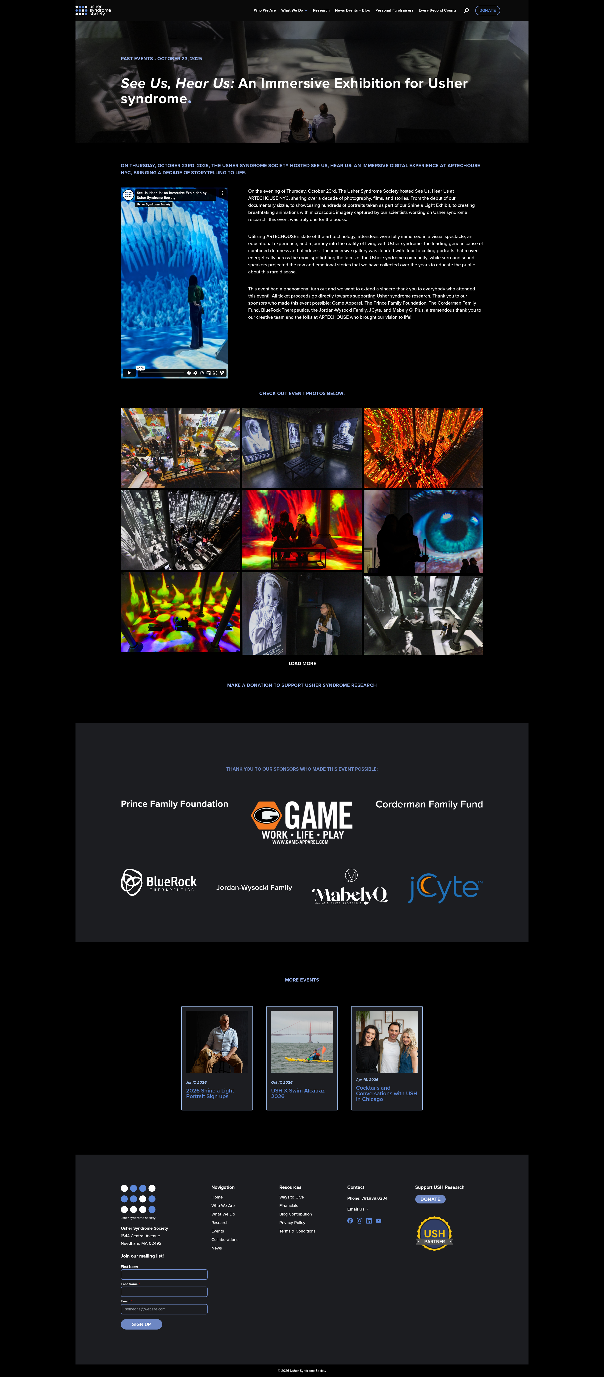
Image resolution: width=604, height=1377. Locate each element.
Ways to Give (291, 1197)
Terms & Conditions (297, 1231)
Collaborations (224, 1239)
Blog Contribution (295, 1214)
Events (217, 1231)
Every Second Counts (438, 10)
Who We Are (265, 10)
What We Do (292, 10)
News (216, 1248)
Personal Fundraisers (394, 10)
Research (321, 10)
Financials (288, 1205)
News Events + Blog (352, 10)
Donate (487, 10)
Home (217, 1197)
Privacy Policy (292, 1222)
